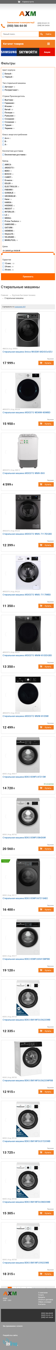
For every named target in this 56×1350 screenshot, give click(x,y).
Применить (28, 277)
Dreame (9, 180)
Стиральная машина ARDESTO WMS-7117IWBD (27, 594)
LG (7, 215)
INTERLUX (10, 212)
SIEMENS (9, 231)
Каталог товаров (13, 43)
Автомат (10, 87)
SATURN (9, 228)
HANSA (8, 202)
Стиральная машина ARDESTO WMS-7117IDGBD (27, 534)
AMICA (8, 165)
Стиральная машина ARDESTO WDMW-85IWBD (26, 412)
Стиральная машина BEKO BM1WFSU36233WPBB (28, 1080)
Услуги (41, 1295)
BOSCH (9, 174)
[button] (6, 330)
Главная (4, 295)
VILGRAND (10, 237)
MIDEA (8, 218)
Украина (9, 128)
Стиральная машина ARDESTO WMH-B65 (24, 473)
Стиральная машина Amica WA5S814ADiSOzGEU (27, 351)
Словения (10, 122)
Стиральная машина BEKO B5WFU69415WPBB (26, 959)
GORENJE (10, 193)
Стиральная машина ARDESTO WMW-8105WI (26, 716)
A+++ (7, 138)
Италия (9, 106)
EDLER (9, 183)
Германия (10, 103)
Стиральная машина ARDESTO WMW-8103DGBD (27, 655)
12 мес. (9, 263)
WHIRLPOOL (11, 240)
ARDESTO (10, 168)
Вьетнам (9, 100)
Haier (8, 199)
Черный (9, 77)
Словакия (10, 119)
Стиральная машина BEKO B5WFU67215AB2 (25, 898)
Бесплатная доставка (16, 155)
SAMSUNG (10, 224)
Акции (47, 52)
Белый (8, 74)
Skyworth (28, 52)
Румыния (10, 116)
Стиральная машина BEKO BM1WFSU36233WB (26, 1020)
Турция (9, 125)
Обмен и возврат (44, 1302)
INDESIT (9, 209)
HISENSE (10, 205)
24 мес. (9, 266)
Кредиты (41, 1297)
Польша (9, 113)
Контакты (42, 1304)
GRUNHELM (11, 196)
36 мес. (9, 270)
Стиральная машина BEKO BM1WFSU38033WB (26, 1202)
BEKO (8, 171)
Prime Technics (13, 221)
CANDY (8, 177)
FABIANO (9, 190)
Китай (9, 109)
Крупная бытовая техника (23, 295)
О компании (43, 1293)
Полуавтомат (12, 90)
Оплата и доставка (45, 1300)
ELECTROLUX (12, 187)
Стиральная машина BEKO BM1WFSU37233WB (26, 1141)
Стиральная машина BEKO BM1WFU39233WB (26, 1262)
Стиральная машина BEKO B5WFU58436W (24, 837)
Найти (48, 34)
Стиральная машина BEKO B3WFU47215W (24, 777)
